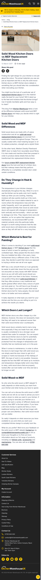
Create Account (7, 492)
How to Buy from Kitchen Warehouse (13, 507)
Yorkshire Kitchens (8, 481)
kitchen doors (7, 114)
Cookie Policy (6, 523)
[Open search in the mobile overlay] (30, 3)
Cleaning (4, 513)
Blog (8, 20)
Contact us (30, 430)
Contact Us (5, 503)
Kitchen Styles (6, 471)
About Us (5, 458)
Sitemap (4, 516)
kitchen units (17, 440)
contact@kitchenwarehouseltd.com (15, 432)
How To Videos (6, 461)
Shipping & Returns (8, 500)
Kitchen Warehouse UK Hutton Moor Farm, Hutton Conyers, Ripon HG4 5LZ (18, 543)
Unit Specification (7, 464)
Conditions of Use (7, 526)
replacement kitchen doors (12, 95)
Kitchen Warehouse (20, 109)
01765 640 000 (10, 534)
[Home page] (12, 3)
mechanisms (6, 442)
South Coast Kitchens (9, 477)
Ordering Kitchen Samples (10, 484)
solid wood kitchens (27, 279)
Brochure (4, 510)
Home (3, 20)
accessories (27, 440)
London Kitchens (7, 474)
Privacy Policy (6, 519)
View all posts (8, 26)
